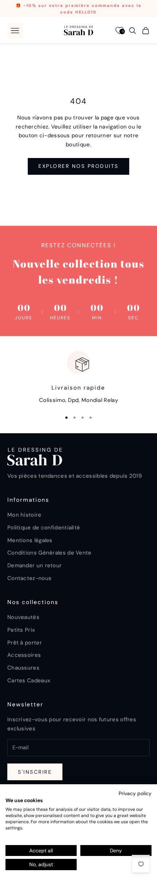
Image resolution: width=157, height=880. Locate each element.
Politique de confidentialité (43, 527)
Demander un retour (34, 565)
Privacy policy (135, 793)
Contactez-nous (29, 578)
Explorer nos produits (78, 166)
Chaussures (23, 667)
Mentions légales (30, 540)
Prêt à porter (24, 642)
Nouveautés (23, 617)
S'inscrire (35, 772)
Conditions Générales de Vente (49, 552)
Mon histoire (24, 514)
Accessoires (24, 655)
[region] (78, 378)
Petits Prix (21, 630)
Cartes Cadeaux (28, 680)
